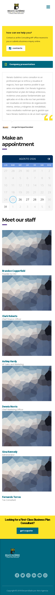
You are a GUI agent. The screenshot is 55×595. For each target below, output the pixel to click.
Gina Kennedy (9, 451)
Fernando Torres (11, 497)
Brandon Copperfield (13, 270)
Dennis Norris (9, 406)
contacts (17, 48)
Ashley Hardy (9, 361)
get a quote (26, 530)
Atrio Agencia (42, 590)
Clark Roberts (9, 316)
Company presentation (22, 64)
